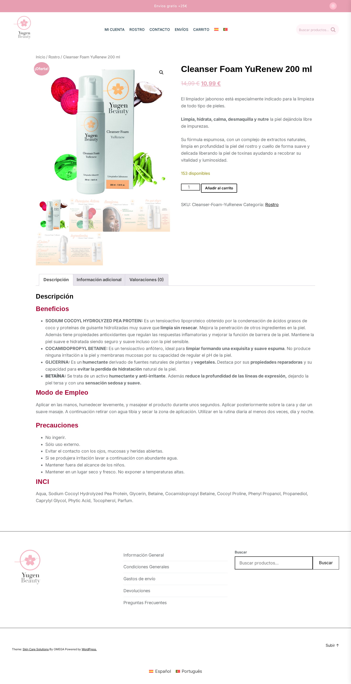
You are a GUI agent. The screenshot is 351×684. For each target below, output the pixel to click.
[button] (161, 72)
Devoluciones (136, 590)
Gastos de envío (139, 578)
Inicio (40, 57)
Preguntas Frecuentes (145, 602)
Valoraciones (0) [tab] (146, 279)
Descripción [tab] (56, 279)
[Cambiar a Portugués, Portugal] (225, 29)
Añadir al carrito (219, 188)
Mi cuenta (115, 29)
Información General (143, 555)
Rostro (137, 29)
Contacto (159, 29)
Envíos (181, 29)
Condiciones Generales (146, 566)
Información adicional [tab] (99, 279)
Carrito (201, 29)
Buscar (333, 29)
